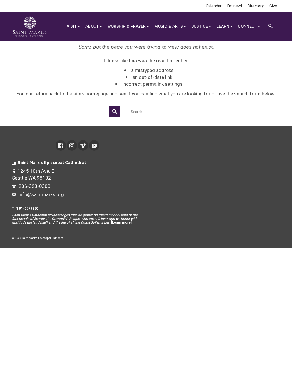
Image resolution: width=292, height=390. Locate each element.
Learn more (121, 222)
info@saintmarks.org (40, 194)
